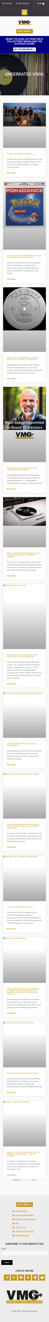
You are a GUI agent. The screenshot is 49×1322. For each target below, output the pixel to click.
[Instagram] (7, 1278)
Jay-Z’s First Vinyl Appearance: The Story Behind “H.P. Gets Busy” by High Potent (23, 358)
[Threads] (28, 1278)
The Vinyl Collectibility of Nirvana (20, 907)
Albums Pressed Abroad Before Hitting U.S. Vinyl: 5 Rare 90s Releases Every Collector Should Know (24, 826)
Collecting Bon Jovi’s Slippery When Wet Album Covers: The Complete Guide (22, 656)
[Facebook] (21, 1278)
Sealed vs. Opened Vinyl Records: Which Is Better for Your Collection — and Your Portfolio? (23, 1154)
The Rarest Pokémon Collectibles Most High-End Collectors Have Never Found (24, 256)
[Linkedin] (35, 1278)
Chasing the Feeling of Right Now (20, 153)
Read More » (12, 173)
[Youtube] (42, 1278)
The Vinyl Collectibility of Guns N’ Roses (22, 1073)
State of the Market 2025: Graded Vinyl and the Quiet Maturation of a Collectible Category (23, 555)
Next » (34, 1180)
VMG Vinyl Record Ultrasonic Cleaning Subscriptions (22, 744)
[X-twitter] (14, 1278)
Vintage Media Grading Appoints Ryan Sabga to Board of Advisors (22, 469)
